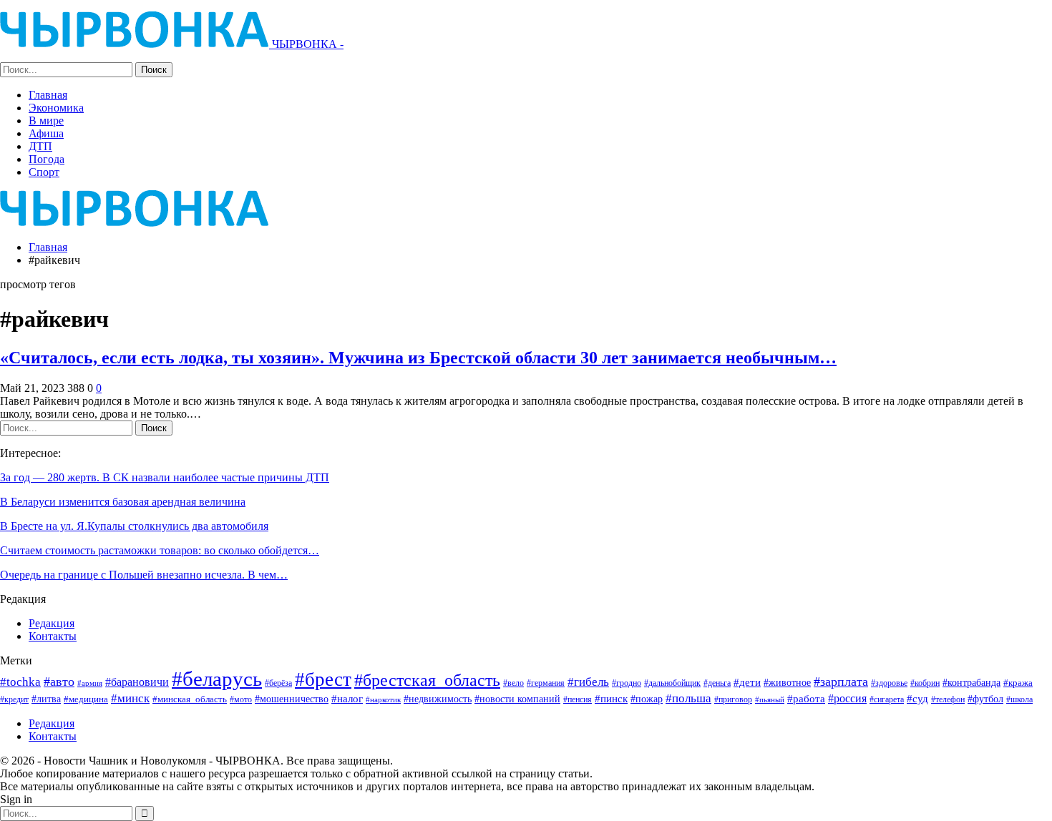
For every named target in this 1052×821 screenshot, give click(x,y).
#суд (917, 698)
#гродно (626, 683)
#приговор (733, 699)
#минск (130, 698)
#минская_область (189, 699)
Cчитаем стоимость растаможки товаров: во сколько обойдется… (159, 550)
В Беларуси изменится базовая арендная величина (122, 502)
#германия (546, 683)
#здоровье (889, 683)
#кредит (14, 699)
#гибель (588, 682)
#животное (787, 682)
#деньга (717, 683)
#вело (513, 683)
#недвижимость (438, 699)
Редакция (51, 623)
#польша (688, 698)
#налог (347, 698)
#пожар (646, 698)
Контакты (53, 636)
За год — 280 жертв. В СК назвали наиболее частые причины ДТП (164, 477)
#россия (847, 698)
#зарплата (841, 681)
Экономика (56, 108)
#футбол (985, 698)
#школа (1019, 699)
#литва (46, 698)
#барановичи (137, 682)
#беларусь (217, 678)
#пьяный (769, 700)
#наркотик (383, 699)
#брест (323, 679)
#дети (747, 682)
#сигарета (887, 699)
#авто (59, 681)
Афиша (46, 133)
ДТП (40, 146)
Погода (46, 159)
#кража (1018, 682)
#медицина (86, 699)
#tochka (20, 682)
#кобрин (925, 683)
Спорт (44, 172)
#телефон (948, 699)
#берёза (278, 683)
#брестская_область (427, 679)
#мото (241, 699)
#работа (806, 698)
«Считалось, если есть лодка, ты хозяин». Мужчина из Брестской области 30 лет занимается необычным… (418, 357)
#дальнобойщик (672, 683)
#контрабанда (971, 682)
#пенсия (577, 699)
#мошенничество (291, 698)
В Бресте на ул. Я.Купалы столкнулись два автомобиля (134, 526)
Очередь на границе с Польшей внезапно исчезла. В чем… (144, 575)
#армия (89, 683)
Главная (48, 95)
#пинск (611, 698)
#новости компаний (517, 699)
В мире (46, 120)
